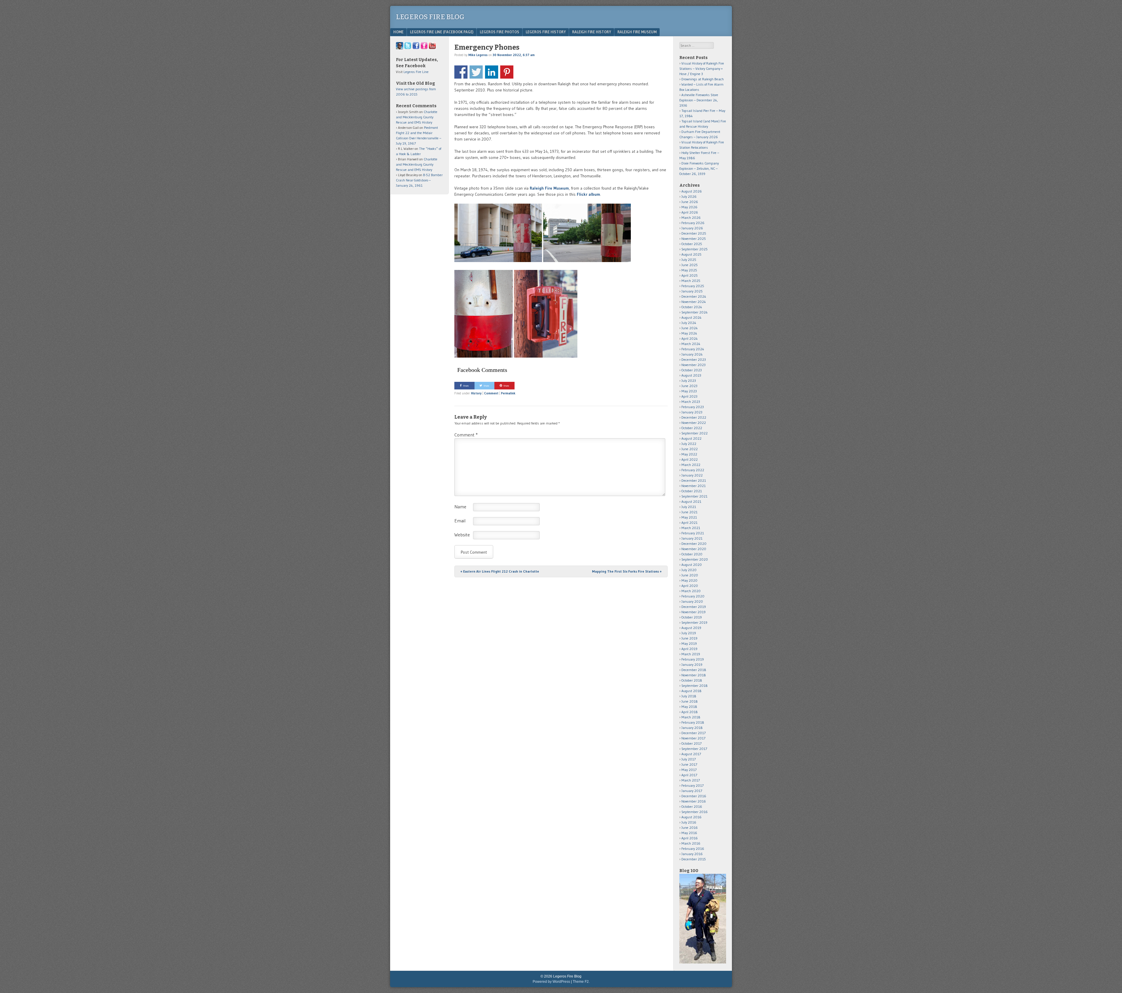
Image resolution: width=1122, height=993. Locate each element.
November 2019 (693, 612)
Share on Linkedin (491, 72)
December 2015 (693, 859)
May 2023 (689, 391)
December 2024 (693, 296)
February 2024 (692, 349)
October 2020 (691, 554)
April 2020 (689, 585)
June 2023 (689, 386)
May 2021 (689, 517)
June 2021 (689, 512)
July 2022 (688, 443)
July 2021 (688, 507)
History (476, 393)
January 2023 (691, 412)
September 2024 (694, 312)
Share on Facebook (461, 72)
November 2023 (693, 365)
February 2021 (692, 533)
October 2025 (691, 244)
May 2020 (689, 580)
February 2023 (692, 407)
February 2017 (692, 785)
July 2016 (688, 822)
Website (462, 535)
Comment (491, 393)
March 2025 (690, 280)
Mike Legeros (478, 55)
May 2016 (689, 833)
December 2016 (693, 796)
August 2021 (691, 501)
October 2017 (691, 743)
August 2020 (691, 564)
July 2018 (688, 696)
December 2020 (694, 543)
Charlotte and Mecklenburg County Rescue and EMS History (416, 117)
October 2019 (691, 617)
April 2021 (689, 522)
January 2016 (692, 854)
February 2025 (692, 286)
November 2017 (693, 738)
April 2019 (689, 649)
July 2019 (688, 633)
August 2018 (691, 691)
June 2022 (689, 449)
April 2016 (689, 838)
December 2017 (693, 733)
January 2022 (692, 475)
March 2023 (690, 401)
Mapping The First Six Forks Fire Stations (627, 571)
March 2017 (690, 780)
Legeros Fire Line (416, 72)
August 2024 (691, 317)
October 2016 (691, 806)
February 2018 (692, 722)
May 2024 (689, 333)
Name (460, 507)
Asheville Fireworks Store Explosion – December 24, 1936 (698, 100)
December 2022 (693, 417)
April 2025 (689, 275)
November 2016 (693, 801)
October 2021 (691, 491)
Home (398, 32)
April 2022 (689, 459)
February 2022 (692, 470)
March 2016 (690, 843)
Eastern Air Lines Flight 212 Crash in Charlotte (499, 571)
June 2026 (689, 202)
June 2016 (689, 827)
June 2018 (689, 701)
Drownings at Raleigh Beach (702, 79)
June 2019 (689, 638)
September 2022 (694, 433)
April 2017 (689, 775)
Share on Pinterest (506, 72)
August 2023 (691, 375)
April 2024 (689, 338)
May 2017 (689, 769)
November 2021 (693, 485)
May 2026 (689, 207)
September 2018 (694, 685)
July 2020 (689, 570)
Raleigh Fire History (591, 32)
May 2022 (689, 454)
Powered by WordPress (551, 982)
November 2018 (693, 675)
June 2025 (689, 265)
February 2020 (692, 596)
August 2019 (691, 627)
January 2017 (691, 790)
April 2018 (689, 712)
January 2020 (692, 601)
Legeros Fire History (546, 32)
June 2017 (689, 764)
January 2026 (692, 228)
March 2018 (690, 717)
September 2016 (694, 812)
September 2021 (694, 496)
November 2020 (693, 549)
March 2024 (690, 344)
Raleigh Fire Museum (637, 32)
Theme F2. (581, 982)
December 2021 (693, 480)
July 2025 (688, 259)
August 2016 (691, 817)
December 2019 (693, 606)
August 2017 (691, 754)
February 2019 (692, 659)
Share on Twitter (476, 72)
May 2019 (689, 643)
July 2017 (688, 759)
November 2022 (693, 422)
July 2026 (689, 196)
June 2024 (689, 328)
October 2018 (691, 680)
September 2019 (694, 622)
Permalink (508, 393)
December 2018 (693, 670)
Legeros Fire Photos (499, 32)
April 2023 (689, 396)
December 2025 (693, 233)
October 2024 (691, 307)
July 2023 (688, 380)
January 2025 (692, 291)
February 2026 (692, 223)
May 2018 (689, 706)
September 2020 (694, 559)
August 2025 (691, 254)
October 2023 (691, 370)
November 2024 (693, 301)
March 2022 (690, 464)
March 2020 (691, 591)
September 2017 (694, 748)
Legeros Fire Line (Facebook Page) (441, 32)
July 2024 (688, 322)
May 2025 (689, 270)
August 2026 (691, 191)
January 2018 (692, 727)
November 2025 (693, 238)
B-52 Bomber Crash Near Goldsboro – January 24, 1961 (419, 180)
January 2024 (692, 354)
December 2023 (693, 359)
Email (459, 521)
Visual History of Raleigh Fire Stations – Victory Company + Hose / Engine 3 (701, 68)
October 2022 (691, 428)
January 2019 (691, 664)
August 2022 (691, 438)
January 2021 (691, 538)
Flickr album (588, 194)
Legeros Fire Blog (430, 17)
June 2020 (689, 575)
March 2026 (691, 217)
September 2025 (694, 249)
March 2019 (690, 654)
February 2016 (692, 848)
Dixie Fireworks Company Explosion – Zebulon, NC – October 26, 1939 (699, 168)
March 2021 (690, 528)
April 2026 (689, 212)
